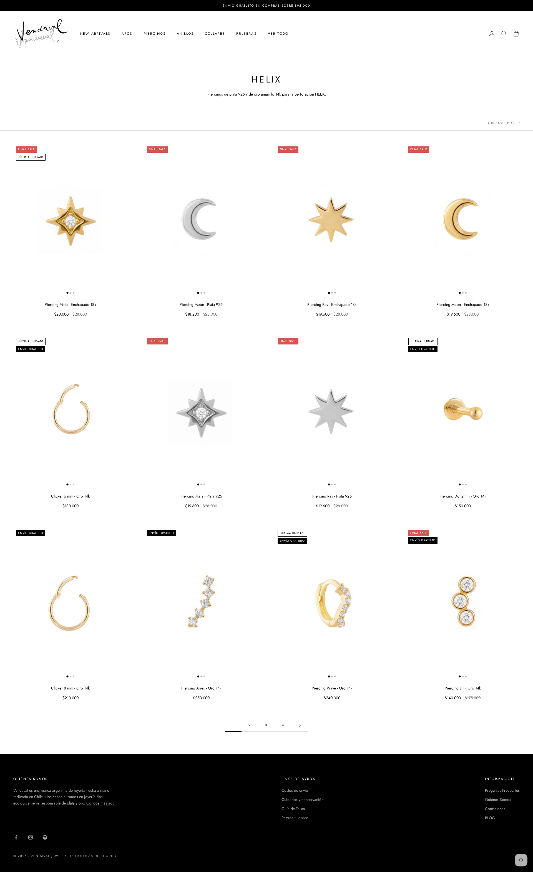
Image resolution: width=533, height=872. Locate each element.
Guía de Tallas (293, 808)
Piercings (155, 33)
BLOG (490, 818)
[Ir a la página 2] (299, 725)
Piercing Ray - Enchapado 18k (331, 304)
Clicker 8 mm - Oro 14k (70, 688)
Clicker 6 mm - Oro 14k (70, 496)
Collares (215, 33)
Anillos (185, 33)
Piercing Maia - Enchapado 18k (70, 304)
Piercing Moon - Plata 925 (201, 304)
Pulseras (246, 33)
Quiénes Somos (498, 799)
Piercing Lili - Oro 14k (463, 688)
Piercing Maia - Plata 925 (201, 496)
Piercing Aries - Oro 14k (201, 688)
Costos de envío (294, 790)
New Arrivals (95, 33)
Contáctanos (495, 808)
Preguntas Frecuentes (502, 790)
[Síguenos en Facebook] (16, 837)
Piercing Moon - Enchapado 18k (462, 304)
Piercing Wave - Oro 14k (332, 688)
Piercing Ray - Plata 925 (332, 496)
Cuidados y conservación (302, 799)
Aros (127, 33)
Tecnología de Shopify (92, 856)
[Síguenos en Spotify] (45, 837)
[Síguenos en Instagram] (30, 837)
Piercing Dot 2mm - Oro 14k (462, 496)
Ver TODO (278, 33)
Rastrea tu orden (294, 818)
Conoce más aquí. (101, 803)
